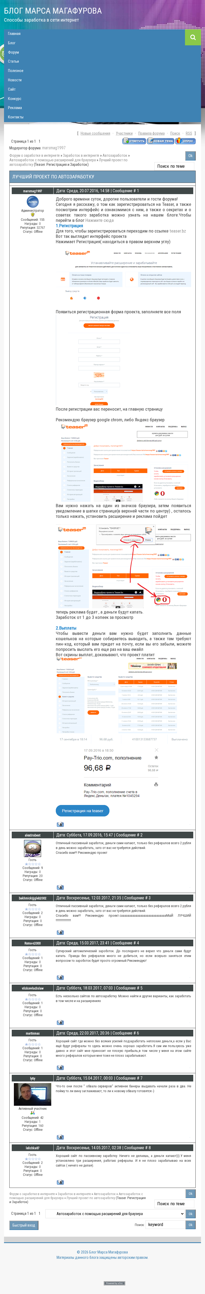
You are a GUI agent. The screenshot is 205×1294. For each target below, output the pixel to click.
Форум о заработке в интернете (34, 155)
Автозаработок (114, 155)
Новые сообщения (95, 133)
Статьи (13, 61)
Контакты (15, 117)
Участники (124, 133)
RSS (189, 133)
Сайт (11, 89)
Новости (15, 80)
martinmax (33, 1033)
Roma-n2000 (33, 943)
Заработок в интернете (81, 155)
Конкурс (14, 99)
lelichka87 (33, 1148)
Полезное (15, 71)
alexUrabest (32, 835)
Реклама (15, 108)
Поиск (175, 133)
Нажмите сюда (99, 220)
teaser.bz (177, 231)
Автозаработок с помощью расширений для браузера (52, 160)
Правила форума (151, 133)
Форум (13, 52)
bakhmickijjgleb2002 (32, 898)
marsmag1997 (54, 147)
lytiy (32, 1078)
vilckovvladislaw (33, 988)
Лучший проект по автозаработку (90, 1198)
